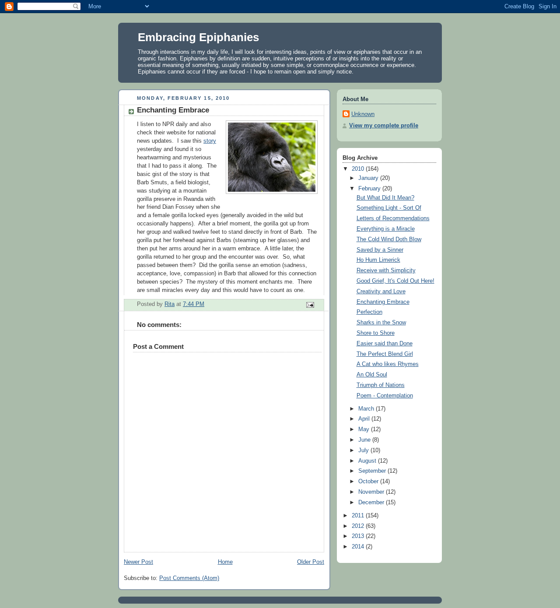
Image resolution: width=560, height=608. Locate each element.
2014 (359, 547)
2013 (359, 536)
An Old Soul (372, 375)
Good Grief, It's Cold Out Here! (395, 281)
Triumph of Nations (381, 385)
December (372, 502)
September (373, 471)
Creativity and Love (381, 291)
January (369, 178)
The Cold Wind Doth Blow (389, 239)
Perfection (369, 312)
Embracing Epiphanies (198, 37)
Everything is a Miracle (386, 229)
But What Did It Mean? (385, 198)
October (369, 481)
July (364, 450)
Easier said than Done (385, 344)
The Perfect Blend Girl (385, 354)
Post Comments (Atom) (189, 578)
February (370, 189)
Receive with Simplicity (386, 270)
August (368, 461)
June (365, 440)
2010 (359, 169)
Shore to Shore (376, 333)
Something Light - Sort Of (389, 208)
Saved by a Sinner (380, 250)
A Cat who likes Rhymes (388, 364)
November (372, 492)
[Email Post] (310, 305)
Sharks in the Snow (381, 323)
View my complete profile (383, 126)
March (367, 409)
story (209, 141)
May (364, 429)
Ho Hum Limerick (378, 260)
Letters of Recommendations (393, 218)
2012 (359, 526)
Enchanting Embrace (383, 302)
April (364, 419)
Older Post (310, 562)
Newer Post (138, 562)
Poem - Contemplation (385, 396)
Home (225, 562)
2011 (359, 516)
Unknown (362, 114)
